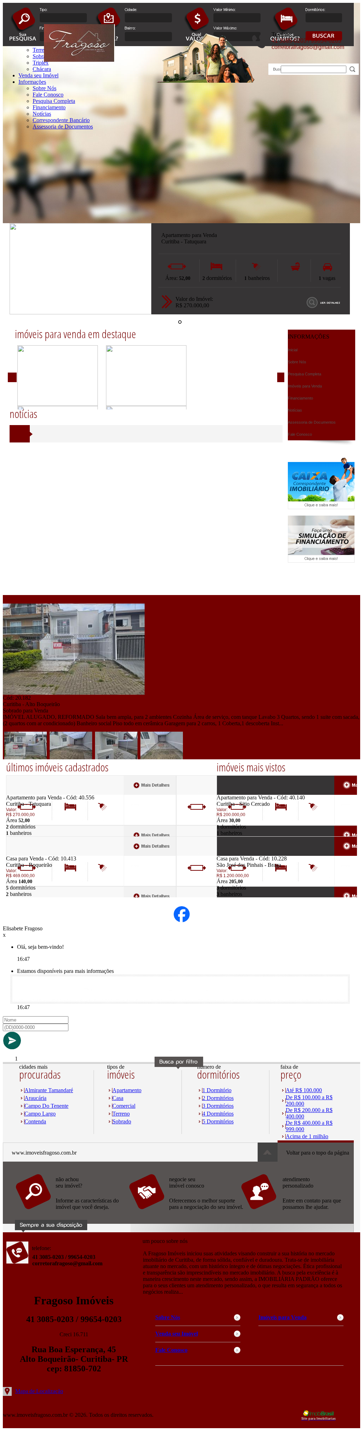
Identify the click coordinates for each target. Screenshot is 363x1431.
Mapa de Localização (39, 1391)
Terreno (121, 1114)
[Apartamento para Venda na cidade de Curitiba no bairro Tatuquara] (80, 312)
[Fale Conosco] (72, 1213)
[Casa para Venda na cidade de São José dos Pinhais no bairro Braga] (243, 854)
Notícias (42, 114)
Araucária (35, 1098)
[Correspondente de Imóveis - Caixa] (321, 507)
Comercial (123, 1106)
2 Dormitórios (218, 1098)
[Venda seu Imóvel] (185, 1213)
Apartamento (126, 1090)
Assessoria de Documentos (63, 126)
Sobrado (121, 1121)
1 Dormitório (216, 1090)
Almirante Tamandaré (48, 1090)
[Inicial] (79, 60)
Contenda (35, 1121)
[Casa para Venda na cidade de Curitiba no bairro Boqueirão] (32, 854)
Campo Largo (40, 1114)
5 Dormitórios (218, 1121)
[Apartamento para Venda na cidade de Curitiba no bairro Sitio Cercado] (243, 792)
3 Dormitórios (218, 1106)
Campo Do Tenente (46, 1106)
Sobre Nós (44, 88)
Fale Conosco (48, 95)
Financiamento (49, 107)
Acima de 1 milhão (307, 1136)
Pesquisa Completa (54, 101)
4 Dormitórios (218, 1114)
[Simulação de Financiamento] (321, 561)
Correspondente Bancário (61, 120)
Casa (117, 1098)
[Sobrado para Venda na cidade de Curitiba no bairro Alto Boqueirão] (74, 693)
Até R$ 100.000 (304, 1090)
